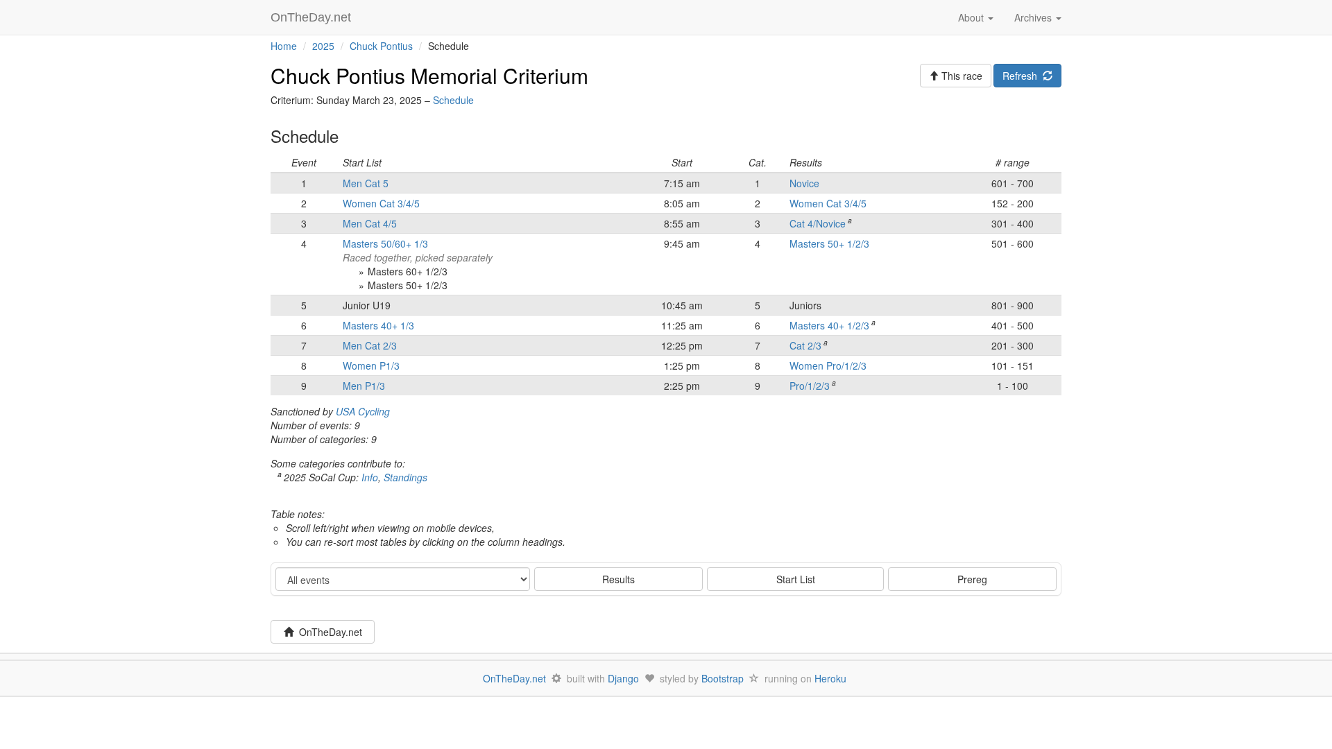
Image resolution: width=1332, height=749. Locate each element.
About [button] (972, 17)
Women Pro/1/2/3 (827, 365)
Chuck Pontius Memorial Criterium (429, 75)
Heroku (830, 678)
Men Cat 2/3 (370, 345)
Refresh (1022, 76)
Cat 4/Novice (817, 223)
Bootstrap (722, 678)
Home (284, 46)
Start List (795, 579)
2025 (323, 46)
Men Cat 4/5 (370, 223)
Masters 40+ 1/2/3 (829, 325)
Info (369, 477)
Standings (405, 477)
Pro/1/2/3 (809, 386)
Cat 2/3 (805, 345)
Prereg (972, 579)
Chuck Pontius (381, 46)
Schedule (453, 100)
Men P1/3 (364, 386)
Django (623, 678)
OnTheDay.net (313, 17)
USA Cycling (363, 411)
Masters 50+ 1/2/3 (829, 243)
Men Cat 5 (365, 183)
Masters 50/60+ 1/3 (385, 243)
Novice (804, 183)
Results (618, 579)
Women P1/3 (371, 365)
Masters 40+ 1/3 (378, 325)
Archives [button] (1034, 17)
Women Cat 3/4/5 (381, 203)
